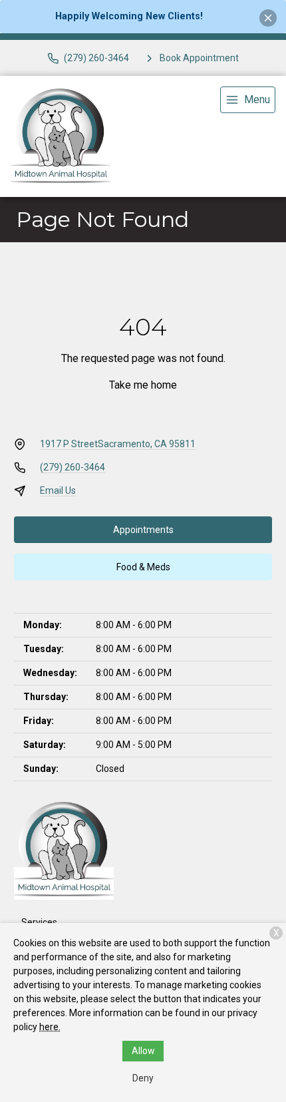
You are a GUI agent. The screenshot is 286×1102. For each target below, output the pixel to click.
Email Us (58, 490)
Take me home (143, 385)
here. (50, 1026)
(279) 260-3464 (72, 467)
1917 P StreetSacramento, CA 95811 (118, 444)
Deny (143, 1078)
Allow (143, 1050)
